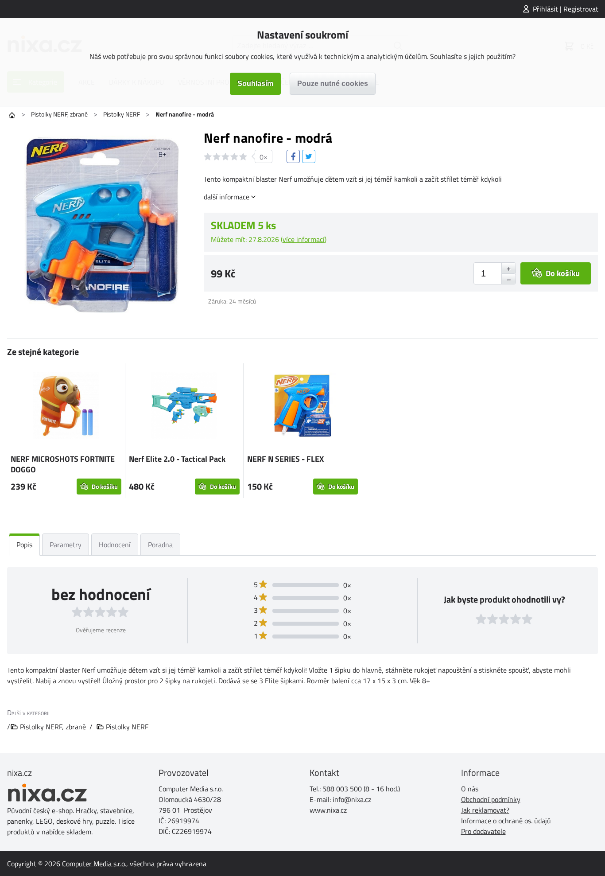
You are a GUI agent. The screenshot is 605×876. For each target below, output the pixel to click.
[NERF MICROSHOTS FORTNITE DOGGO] (66, 407)
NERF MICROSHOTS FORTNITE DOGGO (63, 464)
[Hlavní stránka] (12, 115)
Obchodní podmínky (490, 799)
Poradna (160, 544)
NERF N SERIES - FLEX (285, 459)
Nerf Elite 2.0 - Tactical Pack (177, 459)
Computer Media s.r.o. (94, 863)
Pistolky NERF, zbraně (59, 114)
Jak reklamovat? (485, 810)
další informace (226, 196)
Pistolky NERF (121, 114)
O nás (469, 788)
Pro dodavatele (483, 831)
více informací (304, 239)
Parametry (65, 544)
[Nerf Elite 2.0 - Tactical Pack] (184, 407)
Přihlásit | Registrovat (565, 9)
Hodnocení (115, 544)
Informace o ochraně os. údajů (506, 820)
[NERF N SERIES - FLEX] (302, 407)
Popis (24, 544)
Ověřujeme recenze (101, 630)
